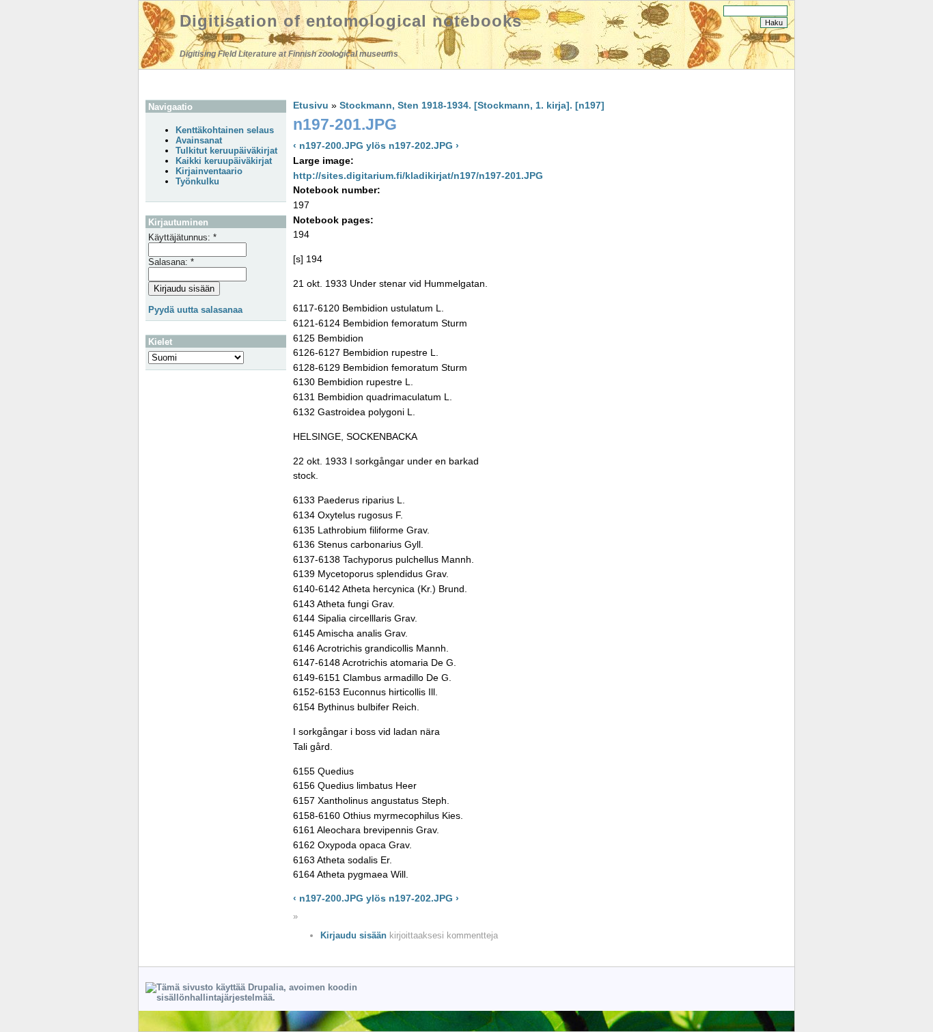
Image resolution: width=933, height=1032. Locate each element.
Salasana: (171, 262)
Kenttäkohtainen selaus (225, 130)
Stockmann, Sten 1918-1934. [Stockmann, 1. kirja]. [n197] (471, 105)
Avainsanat (199, 140)
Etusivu (311, 105)
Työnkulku (197, 181)
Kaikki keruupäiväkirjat (224, 161)
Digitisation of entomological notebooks (351, 21)
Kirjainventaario (209, 171)
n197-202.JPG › (424, 145)
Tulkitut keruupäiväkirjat (226, 150)
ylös (376, 145)
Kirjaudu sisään (353, 935)
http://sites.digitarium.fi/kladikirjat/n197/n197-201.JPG (418, 175)
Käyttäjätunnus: (182, 237)
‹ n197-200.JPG (328, 145)
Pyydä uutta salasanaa (195, 310)
